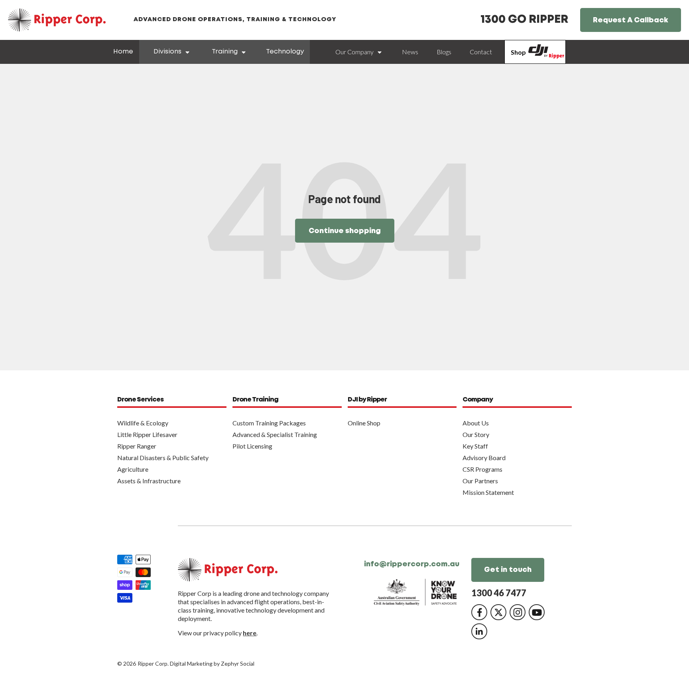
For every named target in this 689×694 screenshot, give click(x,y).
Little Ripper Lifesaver (147, 434)
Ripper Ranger (136, 446)
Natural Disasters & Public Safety (163, 457)
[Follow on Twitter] (498, 612)
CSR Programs (482, 469)
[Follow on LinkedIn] (479, 631)
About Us (476, 423)
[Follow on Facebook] (479, 612)
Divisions (167, 52)
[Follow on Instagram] (518, 612)
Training (225, 52)
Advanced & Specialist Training (274, 434)
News (410, 51)
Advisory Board (484, 457)
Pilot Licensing (252, 446)
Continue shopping (345, 231)
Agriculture (132, 469)
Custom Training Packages (269, 423)
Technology (285, 52)
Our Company (354, 51)
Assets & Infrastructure (149, 480)
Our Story (476, 434)
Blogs (444, 51)
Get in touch (508, 570)
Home (123, 52)
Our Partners (480, 480)
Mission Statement (488, 492)
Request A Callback (630, 20)
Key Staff (475, 446)
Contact (481, 51)
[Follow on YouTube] (537, 612)
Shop (518, 52)
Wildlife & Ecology (142, 423)
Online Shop (364, 423)
